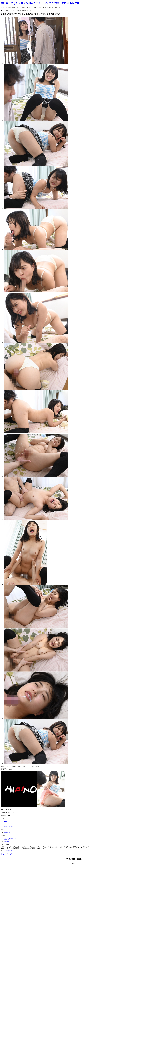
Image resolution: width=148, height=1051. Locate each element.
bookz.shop (5, 1020)
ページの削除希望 (7, 850)
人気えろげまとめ (8, 1044)
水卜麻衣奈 (7, 832)
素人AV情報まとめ (8, 987)
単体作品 (6, 841)
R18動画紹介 (6, 1016)
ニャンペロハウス (9, 826)
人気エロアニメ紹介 (9, 1048)
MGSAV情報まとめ (8, 992)
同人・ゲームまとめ (9, 1012)
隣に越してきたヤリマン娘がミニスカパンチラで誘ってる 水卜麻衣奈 (40, 3)
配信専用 (6, 839)
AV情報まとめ (6, 983)
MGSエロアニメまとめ (10, 996)
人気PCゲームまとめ (9, 1040)
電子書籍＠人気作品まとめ (12, 1027)
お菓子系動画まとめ (9, 1000)
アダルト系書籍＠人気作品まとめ (15, 1031)
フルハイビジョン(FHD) (10, 838)
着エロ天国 (5, 1004)
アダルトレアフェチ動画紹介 (13, 1008)
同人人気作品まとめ (9, 1036)
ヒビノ (5, 821)
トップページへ (7, 854)
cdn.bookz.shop (6, 1024)
